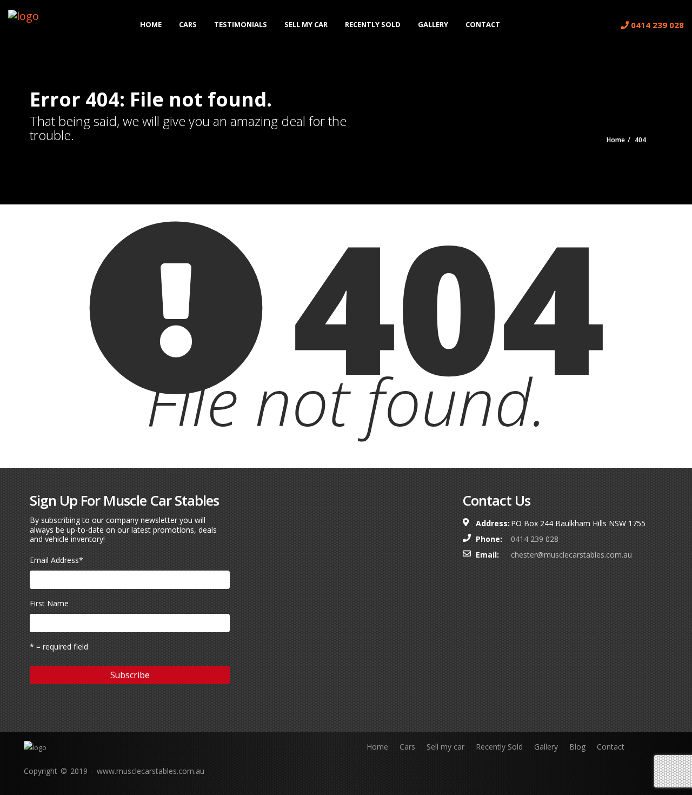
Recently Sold (373, 24)
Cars (188, 24)
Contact (482, 24)
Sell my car (445, 746)
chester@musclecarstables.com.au (571, 554)
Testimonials (240, 24)
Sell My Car (306, 24)
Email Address (56, 560)
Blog (577, 746)
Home (151, 24)
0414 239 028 (656, 24)
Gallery (433, 24)
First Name (49, 603)
